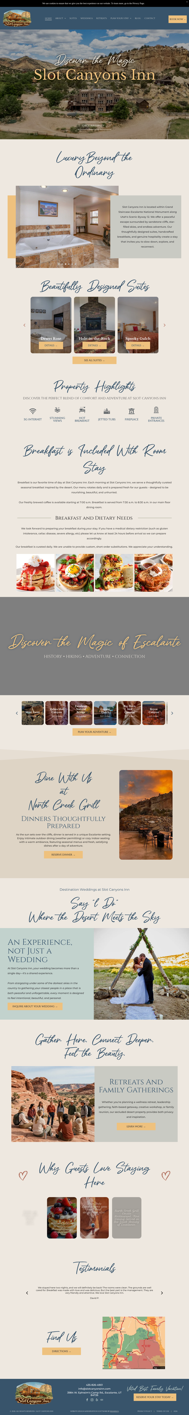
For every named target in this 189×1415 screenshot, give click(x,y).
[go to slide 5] (72, 264)
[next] (164, 325)
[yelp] (97, 1400)
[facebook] (87, 1400)
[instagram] (92, 1400)
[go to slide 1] (58, 264)
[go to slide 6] (75, 264)
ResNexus (114, 1411)
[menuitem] (48, 18)
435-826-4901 (94, 1384)
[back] (24, 325)
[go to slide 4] (68, 264)
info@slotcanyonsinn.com (94, 1388)
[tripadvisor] (102, 1400)
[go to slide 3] (65, 264)
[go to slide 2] (62, 264)
